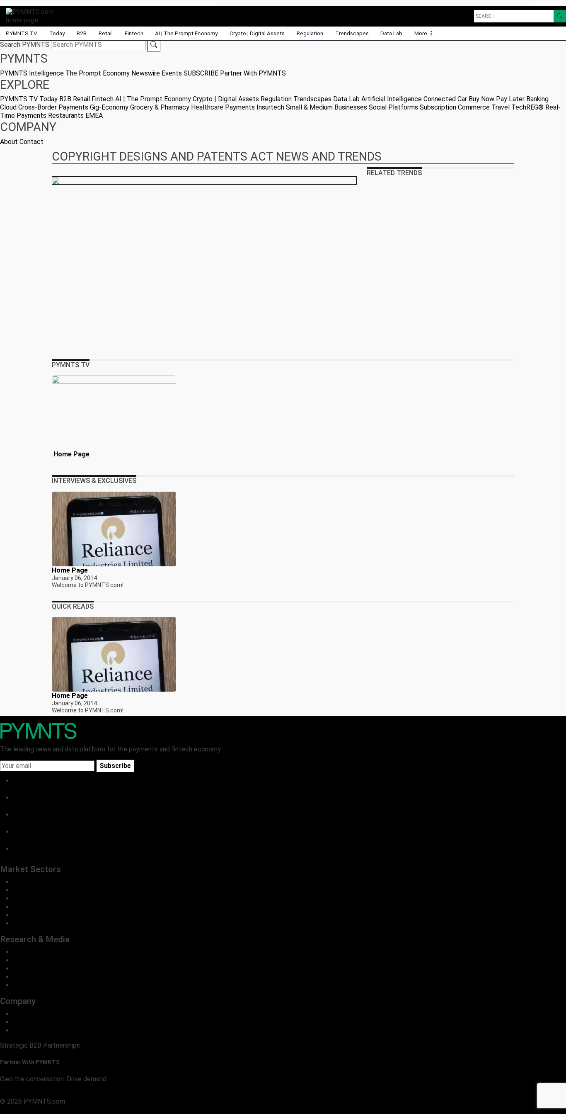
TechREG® (527, 107)
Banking (537, 99)
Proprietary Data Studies (49, 960)
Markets (25, 969)
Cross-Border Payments (53, 107)
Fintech (134, 33)
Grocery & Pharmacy (159, 107)
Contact (557, 3)
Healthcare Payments (223, 107)
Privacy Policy (20, 1110)
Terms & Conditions (71, 1110)
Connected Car (445, 99)
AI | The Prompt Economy (186, 33)
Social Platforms (393, 107)
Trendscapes (352, 33)
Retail (106, 33)
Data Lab (391, 33)
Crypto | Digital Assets (257, 33)
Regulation (310, 33)
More (421, 33)
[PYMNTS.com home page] (33, 16)
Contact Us (29, 1022)
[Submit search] (153, 44)
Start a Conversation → (34, 1093)
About (541, 3)
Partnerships (31, 1030)
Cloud (8, 107)
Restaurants (66, 115)
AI (16, 923)
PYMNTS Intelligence (23, 3)
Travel (500, 107)
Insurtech (270, 107)
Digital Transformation (45, 907)
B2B (82, 33)
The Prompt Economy (70, 3)
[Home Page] (114, 413)
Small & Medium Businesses (326, 107)
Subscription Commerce (455, 107)
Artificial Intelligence (391, 99)
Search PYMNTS (24, 45)
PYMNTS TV (21, 33)
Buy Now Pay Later (497, 99)
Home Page (70, 454)
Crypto (23, 915)
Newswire (108, 3)
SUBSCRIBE (151, 3)
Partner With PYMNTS (188, 3)
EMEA (94, 115)
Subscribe (115, 766)
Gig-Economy (109, 107)
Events (130, 3)
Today (57, 33)
